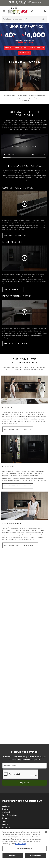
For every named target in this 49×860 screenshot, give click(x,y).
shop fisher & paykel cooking (17, 429)
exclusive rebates (37, 48)
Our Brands (6, 812)
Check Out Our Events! (24, 4)
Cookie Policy (20, 844)
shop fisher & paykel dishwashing (20, 545)
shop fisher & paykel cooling (17, 486)
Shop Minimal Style (13, 289)
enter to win (24, 53)
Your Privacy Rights (24, 849)
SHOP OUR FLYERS (21, 48)
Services (5, 821)
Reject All (12, 855)
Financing (5, 818)
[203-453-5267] (38, 11)
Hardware (6, 809)
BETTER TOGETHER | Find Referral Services (26, 2)
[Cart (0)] (45, 11)
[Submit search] (43, 19)
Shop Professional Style (15, 343)
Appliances (6, 806)
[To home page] (18, 11)
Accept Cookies (35, 855)
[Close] (46, 832)
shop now (8, 48)
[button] (4, 11)
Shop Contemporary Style (16, 235)
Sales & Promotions (9, 815)
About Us (5, 824)
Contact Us (6, 827)
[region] (24, 844)
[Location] (32, 11)
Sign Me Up (24, 783)
